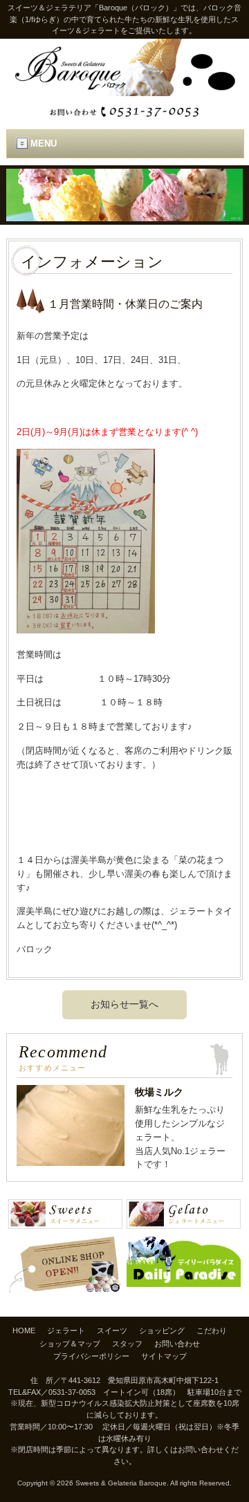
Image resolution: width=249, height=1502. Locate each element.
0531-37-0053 (71, 1392)
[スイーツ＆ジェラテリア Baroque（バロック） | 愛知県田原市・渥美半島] (124, 91)
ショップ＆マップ (69, 1343)
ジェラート (66, 1330)
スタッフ (127, 1343)
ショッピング (162, 1330)
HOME (23, 1330)
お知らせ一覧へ (124, 1004)
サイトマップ (164, 1356)
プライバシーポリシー (91, 1356)
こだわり (211, 1330)
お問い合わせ (177, 1343)
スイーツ (112, 1330)
